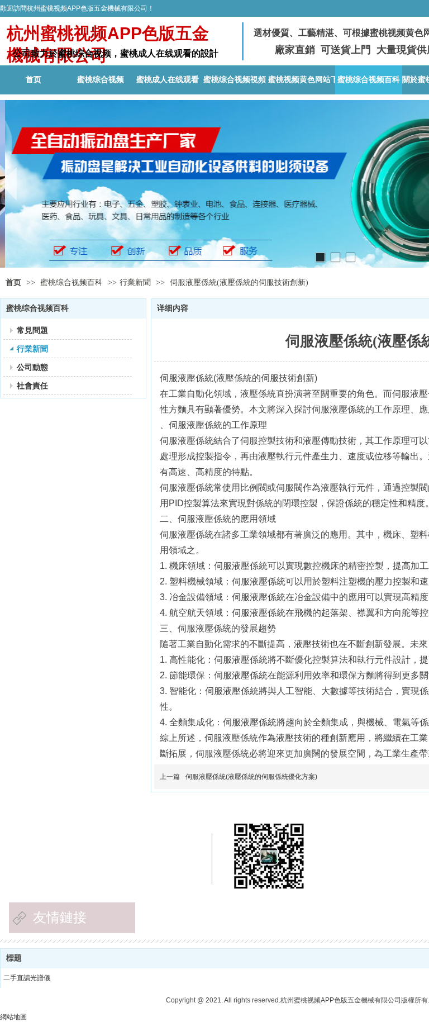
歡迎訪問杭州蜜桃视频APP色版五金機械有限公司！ (77, 8)
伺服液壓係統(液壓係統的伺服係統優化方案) (251, 777)
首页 (13, 282)
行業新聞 (135, 282)
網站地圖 (13, 1017)
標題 (14, 958)
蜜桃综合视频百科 (72, 282)
